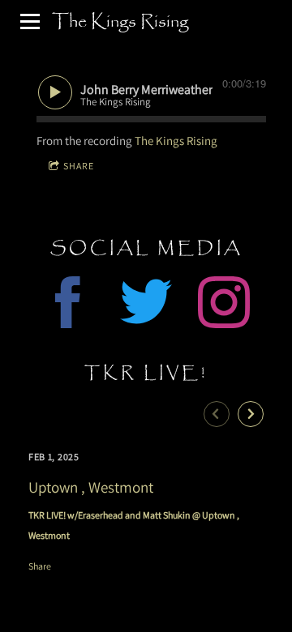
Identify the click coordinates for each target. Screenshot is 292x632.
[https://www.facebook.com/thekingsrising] (68, 305)
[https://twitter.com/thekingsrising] (146, 305)
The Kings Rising (176, 140)
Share (78, 166)
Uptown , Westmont (90, 487)
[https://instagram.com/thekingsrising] (224, 305)
